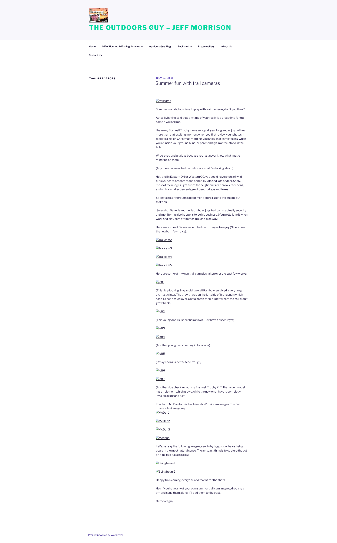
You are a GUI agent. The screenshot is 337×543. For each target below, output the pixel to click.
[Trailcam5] (164, 265)
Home (92, 46)
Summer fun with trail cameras (188, 83)
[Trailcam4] (164, 256)
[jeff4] (160, 336)
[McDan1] (162, 412)
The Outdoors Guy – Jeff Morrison (160, 27)
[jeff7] (160, 379)
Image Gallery (206, 46)
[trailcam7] (163, 101)
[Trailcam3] (164, 248)
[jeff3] (160, 328)
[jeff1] (160, 282)
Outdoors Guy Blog (160, 46)
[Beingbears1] (165, 463)
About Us (226, 46)
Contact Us (95, 55)
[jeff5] (160, 353)
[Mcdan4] (163, 438)
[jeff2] (160, 311)
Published (183, 46)
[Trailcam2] (164, 240)
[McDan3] (163, 429)
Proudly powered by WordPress (105, 534)
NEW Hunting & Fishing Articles (121, 46)
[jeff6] (160, 370)
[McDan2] (163, 421)
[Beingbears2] (165, 471)
